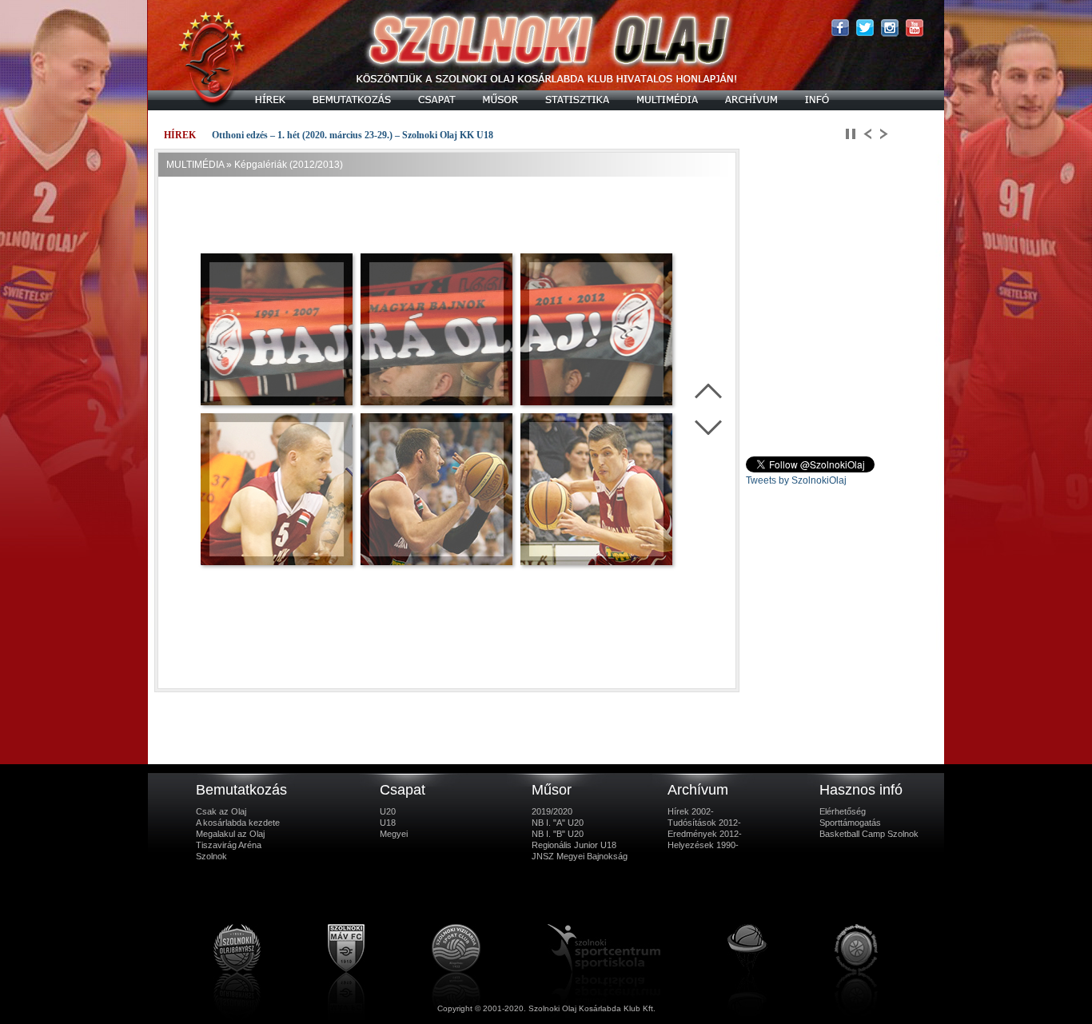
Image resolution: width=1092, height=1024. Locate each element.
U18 (388, 822)
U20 (388, 811)
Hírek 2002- (691, 811)
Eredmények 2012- (705, 834)
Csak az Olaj (221, 811)
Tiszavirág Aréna (228, 845)
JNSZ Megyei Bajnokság (580, 856)
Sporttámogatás (850, 822)
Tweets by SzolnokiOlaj (796, 480)
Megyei (394, 834)
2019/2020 (552, 811)
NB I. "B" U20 (558, 834)
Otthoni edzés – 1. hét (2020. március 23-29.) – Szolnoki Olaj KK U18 (352, 135)
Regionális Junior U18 (574, 845)
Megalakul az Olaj (230, 834)
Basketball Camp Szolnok (869, 834)
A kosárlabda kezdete (238, 822)
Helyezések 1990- (703, 845)
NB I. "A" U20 (558, 822)
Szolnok (211, 856)
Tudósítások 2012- (704, 822)
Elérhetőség (842, 811)
